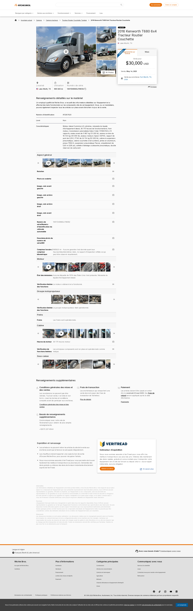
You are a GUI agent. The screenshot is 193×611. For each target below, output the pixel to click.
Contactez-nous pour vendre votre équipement (151, 572)
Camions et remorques (103, 572)
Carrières (17, 569)
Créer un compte (171, 5)
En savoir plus (148, 469)
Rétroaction (141, 576)
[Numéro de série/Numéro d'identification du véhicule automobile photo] (113, 222)
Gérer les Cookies (129, 605)
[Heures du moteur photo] (113, 342)
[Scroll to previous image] (38, 163)
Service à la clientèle (144, 566)
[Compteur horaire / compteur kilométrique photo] (113, 250)
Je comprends (181, 605)
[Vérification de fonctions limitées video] (113, 349)
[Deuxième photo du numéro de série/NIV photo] (113, 238)
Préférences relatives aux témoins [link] (61, 595)
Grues (98, 586)
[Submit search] (121, 5)
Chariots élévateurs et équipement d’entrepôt (110, 583)
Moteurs (98, 579)
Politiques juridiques (41, 595)
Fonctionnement (63, 13)
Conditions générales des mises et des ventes (54, 405)
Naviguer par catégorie (23, 13)
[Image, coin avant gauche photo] (113, 186)
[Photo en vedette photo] (113, 179)
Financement (90, 13)
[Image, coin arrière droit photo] (113, 204)
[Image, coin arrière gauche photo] (113, 195)
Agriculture (99, 576)
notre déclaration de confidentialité (151, 605)
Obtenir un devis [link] (107, 468)
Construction (100, 566)
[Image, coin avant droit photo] (113, 213)
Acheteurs (58, 566)
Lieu (101, 13)
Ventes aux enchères (44, 13)
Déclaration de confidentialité (23, 595)
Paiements (125, 402)
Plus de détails (85, 399)
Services (78, 13)
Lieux (139, 569)
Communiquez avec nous (170, 551)
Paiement (58, 579)
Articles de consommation (104, 569)
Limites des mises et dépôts (63, 576)
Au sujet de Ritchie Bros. (21, 566)
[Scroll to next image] (114, 163)
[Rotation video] (113, 171)
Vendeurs (58, 569)
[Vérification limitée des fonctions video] (113, 284)
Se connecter (155, 5)
